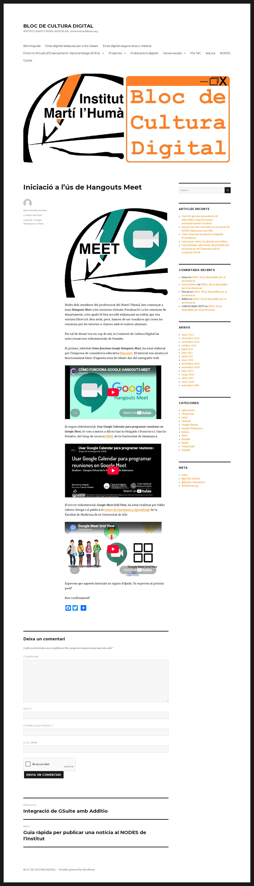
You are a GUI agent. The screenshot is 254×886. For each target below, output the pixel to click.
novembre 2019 (190, 385)
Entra (185, 475)
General (27, 220)
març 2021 (188, 360)
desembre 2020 (191, 363)
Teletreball (188, 446)
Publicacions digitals (144, 53)
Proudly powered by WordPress (77, 869)
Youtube (186, 450)
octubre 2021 (189, 345)
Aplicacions (188, 410)
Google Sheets (190, 424)
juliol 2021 (187, 349)
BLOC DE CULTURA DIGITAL (58, 26)
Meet (40, 223)
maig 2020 (188, 374)
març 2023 (188, 334)
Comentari (31, 656)
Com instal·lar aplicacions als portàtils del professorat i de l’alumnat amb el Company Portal (205, 249)
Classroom (188, 413)
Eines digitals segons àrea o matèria (127, 46)
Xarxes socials (172, 53)
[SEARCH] (228, 190)
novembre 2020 (191, 367)
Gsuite (27, 60)
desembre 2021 (190, 338)
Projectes (115, 53)
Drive (185, 417)
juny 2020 (187, 371)
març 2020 (188, 381)
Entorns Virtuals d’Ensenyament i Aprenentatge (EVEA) (61, 53)
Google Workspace (192, 428)
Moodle (186, 439)
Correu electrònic (38, 725)
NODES (225, 53)
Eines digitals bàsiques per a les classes (71, 46)
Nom (27, 708)
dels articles (191, 478)
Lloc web (30, 742)
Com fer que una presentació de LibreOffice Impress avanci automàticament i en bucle (200, 220)
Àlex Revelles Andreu (35, 210)
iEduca (185, 432)
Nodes (185, 442)
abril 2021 (187, 356)
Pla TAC (195, 53)
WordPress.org (190, 485)
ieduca (210, 53)
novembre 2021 (190, 342)
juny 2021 (187, 352)
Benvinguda (31, 46)
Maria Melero (189, 284)
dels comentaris (193, 482)
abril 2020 (187, 378)
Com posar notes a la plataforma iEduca (204, 241)
